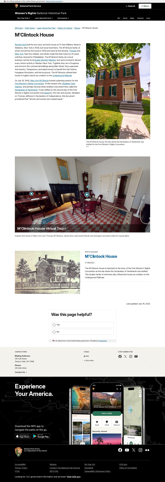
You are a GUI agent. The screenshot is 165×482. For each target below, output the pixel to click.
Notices (53, 464)
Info (118, 18)
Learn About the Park (43, 18)
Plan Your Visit (22, 18)
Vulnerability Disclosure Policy (97, 471)
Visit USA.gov (74, 476)
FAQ (87, 356)
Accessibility (20, 464)
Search (131, 6)
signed (47, 93)
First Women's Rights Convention (29, 83)
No (58, 332)
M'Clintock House (101, 256)
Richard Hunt (20, 44)
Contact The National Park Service (65, 468)
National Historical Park (40, 13)
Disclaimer (88, 468)
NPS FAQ (54, 471)
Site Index (89, 360)
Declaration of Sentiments (26, 90)
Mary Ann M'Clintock (39, 80)
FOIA (17, 471)
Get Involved (62, 18)
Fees (148, 18)
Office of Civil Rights (128, 468)
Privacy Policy (21, 468)
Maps (132, 18)
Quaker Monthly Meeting (45, 60)
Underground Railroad (62, 75)
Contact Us (20, 372)
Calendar (140, 18)
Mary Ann (19, 54)
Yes (58, 325)
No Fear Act (89, 464)
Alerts (125, 18)
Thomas (72, 51)
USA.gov (123, 464)
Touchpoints (102, 341)
